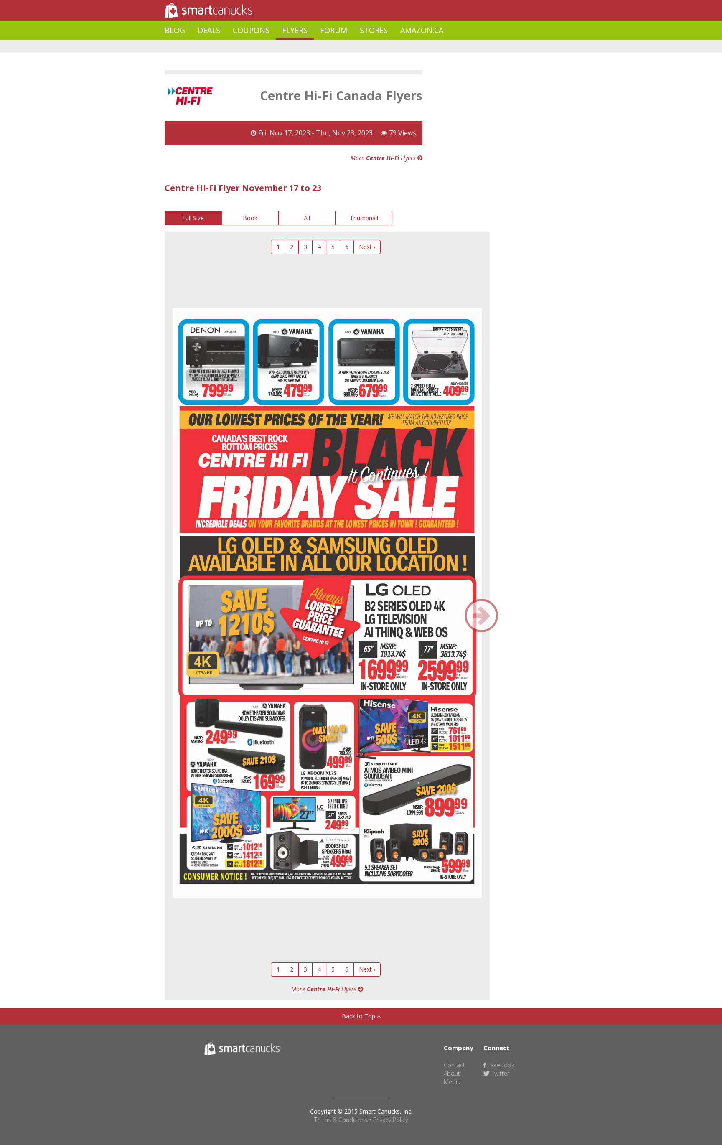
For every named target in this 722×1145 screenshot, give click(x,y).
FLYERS (295, 30)
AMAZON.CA (421, 30)
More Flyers (384, 158)
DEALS (209, 30)
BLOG (175, 30)
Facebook (500, 1065)
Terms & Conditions (341, 1120)
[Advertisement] (317, 46)
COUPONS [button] (251, 30)
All (307, 218)
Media (452, 1082)
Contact (454, 1065)
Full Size (193, 218)
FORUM (333, 30)
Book (250, 218)
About (452, 1073)
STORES (374, 30)
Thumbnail (364, 218)
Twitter (499, 1073)
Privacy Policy (390, 1120)
